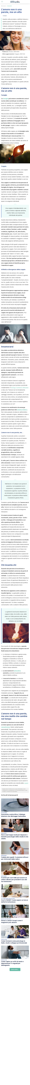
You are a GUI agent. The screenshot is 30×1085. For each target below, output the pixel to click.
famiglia (5, 98)
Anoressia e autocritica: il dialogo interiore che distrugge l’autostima (13, 815)
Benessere (3, 5)
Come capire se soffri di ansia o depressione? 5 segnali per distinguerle (12, 963)
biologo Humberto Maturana (19, 387)
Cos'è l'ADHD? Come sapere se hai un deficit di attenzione (14, 901)
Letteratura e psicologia (8, 898)
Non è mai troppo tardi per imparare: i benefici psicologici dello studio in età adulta (14, 836)
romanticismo (5, 727)
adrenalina (17, 671)
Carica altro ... (15, 969)
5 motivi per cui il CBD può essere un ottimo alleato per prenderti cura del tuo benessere (14, 879)
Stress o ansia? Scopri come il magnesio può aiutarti (11, 921)
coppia (26, 783)
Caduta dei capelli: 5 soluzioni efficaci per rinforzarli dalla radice (14, 858)
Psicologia (4, 939)
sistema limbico (22, 409)
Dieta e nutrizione (6, 919)
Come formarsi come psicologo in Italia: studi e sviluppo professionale (14, 942)
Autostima (4, 812)
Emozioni (9, 5)
